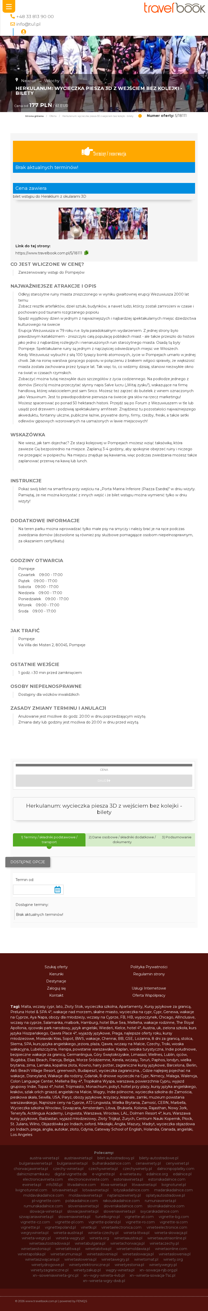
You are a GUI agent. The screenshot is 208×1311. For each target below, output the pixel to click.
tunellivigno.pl (107, 1216)
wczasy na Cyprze (102, 1017)
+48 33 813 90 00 (35, 16)
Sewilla (44, 1097)
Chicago (166, 1017)
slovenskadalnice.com (123, 1206)
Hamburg (89, 1022)
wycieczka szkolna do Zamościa (163, 1092)
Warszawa (92, 1113)
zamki (141, 1097)
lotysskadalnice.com (131, 1190)
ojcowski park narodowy (49, 1028)
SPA (27, 1044)
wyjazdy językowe (94, 1033)
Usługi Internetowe (149, 988)
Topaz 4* (45, 1086)
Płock (187, 1118)
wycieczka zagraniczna (119, 1070)
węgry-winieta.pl (120, 1270)
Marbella (177, 1102)
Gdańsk (91, 1076)
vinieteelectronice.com (167, 1227)
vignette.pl (30, 1227)
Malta (26, 1006)
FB (122, 1017)
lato (59, 1006)
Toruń (145, 1060)
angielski (184, 1129)
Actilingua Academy (45, 1113)
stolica (186, 1038)
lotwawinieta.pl (95, 1190)
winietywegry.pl (163, 1264)
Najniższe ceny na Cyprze (61, 1102)
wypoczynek (146, 1017)
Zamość (149, 1102)
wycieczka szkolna (101, 1006)
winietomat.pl (146, 1259)
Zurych (128, 1118)
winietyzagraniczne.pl (49, 1270)
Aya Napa (38, 1017)
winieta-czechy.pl (103, 1232)
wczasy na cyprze (26, 1022)
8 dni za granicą (165, 1038)
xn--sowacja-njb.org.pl (158, 1270)
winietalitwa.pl (68, 1248)
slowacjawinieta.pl (82, 1211)
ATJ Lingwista (98, 1102)
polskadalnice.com (81, 1200)
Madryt (148, 1124)
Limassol (138, 1054)
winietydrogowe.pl (47, 1264)
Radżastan (48, 1118)
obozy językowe (87, 1097)
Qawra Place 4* (63, 1033)
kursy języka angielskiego (173, 1086)
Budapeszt (87, 1070)
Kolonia (140, 1108)
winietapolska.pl (31, 1254)
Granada (168, 1129)
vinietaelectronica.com (121, 1227)
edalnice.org (157, 1174)
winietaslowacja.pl (138, 1254)
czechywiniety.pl (137, 1168)
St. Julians (19, 1124)
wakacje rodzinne (159, 1022)
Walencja (189, 1076)
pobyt (114, 1086)
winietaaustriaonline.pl (166, 1238)
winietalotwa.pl (98, 1248)
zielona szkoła (175, 1028)
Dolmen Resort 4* (146, 1113)
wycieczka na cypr (135, 1012)
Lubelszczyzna (43, 1049)
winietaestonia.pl (35, 1248)
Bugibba (17, 1060)
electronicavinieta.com (43, 1179)
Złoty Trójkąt (109, 1118)
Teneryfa (18, 1113)
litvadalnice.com (81, 1184)
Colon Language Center (31, 1081)
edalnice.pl (182, 1174)
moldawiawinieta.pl (85, 1195)
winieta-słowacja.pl (170, 1232)
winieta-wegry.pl (36, 1238)
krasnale (127, 1097)
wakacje (93, 1038)
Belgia (69, 1060)
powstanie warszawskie (93, 1049)
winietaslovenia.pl (102, 1254)
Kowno (85, 1065)
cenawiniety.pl (148, 1163)
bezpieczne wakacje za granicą (37, 1054)
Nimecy (157, 1076)
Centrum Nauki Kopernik (158, 1118)
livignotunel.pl (174, 1184)
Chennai (109, 1038)
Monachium (96, 1086)
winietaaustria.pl (128, 1238)
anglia (47, 1129)
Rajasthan (157, 1108)
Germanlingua (79, 1054)
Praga (117, 1033)
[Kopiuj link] (86, 252)
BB (121, 1038)
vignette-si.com (174, 1222)
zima (30, 1065)
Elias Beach (37, 1060)
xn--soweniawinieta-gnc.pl (55, 1275)
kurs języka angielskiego (54, 1044)
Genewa (170, 1012)
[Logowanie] (23, 32)
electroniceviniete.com (88, 1179)
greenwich (66, 1070)
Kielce (120, 1028)
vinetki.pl (88, 1227)
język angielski (84, 1028)
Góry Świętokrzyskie (111, 1054)
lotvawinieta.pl (64, 1190)
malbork (71, 1022)
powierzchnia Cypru (152, 1081)
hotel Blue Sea (113, 1022)
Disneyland (36, 1076)
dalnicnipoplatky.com (175, 1168)
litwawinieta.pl (144, 1184)
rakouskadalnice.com (121, 1200)
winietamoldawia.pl (133, 1248)
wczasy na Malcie (129, 1044)
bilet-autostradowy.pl (115, 1158)
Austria (149, 1028)
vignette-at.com (139, 1216)
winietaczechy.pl (164, 1243)
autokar (61, 1129)
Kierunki (56, 974)
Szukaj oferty (56, 967)
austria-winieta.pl (44, 1158)
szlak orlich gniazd (41, 1092)
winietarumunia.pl (66, 1254)
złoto (74, 1129)
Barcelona (175, 1065)
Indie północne (120, 1092)
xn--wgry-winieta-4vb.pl (104, 1275)
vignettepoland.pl (60, 1227)
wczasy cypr (43, 1006)
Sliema (16, 1044)
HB (130, 1017)
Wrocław (111, 1113)
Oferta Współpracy (148, 995)
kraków (16, 1092)
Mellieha (134, 1022)
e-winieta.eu (130, 1174)
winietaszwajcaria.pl (42, 1259)
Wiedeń (106, 1028)
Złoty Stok (73, 1006)
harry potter (103, 1065)
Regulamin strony (149, 974)
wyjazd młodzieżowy (77, 1118)
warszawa (125, 1081)
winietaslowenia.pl (174, 1254)
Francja (55, 1060)
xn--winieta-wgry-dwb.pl (104, 1280)
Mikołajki (105, 1124)
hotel (59, 1086)
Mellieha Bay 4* (68, 1081)
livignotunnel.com (31, 1190)
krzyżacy (111, 1097)
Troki (166, 1044)
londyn (173, 1060)
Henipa (64, 1049)
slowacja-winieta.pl (46, 1211)
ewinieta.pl (31, 1184)
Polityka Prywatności (148, 967)
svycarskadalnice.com (159, 1211)
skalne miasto (105, 1012)
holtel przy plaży (135, 1086)
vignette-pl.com (69, 1222)
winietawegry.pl (115, 1259)
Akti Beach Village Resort (32, 1070)
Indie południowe (180, 1049)
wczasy (131, 1060)
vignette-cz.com (35, 1222)
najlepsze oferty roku (142, 1033)
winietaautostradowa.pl (49, 1243)
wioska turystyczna (146, 1049)
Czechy (153, 1044)
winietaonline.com (171, 1248)
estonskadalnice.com (166, 1179)
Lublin (169, 1054)
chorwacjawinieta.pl (31, 1168)
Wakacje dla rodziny (65, 1076)
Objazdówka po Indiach (62, 1124)
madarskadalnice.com (173, 1190)
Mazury (133, 1124)
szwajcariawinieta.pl (36, 1216)
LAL (124, 1113)
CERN (163, 1102)
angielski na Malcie (74, 1092)
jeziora (83, 1044)
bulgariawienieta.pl (35, 1163)
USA (56, 1097)
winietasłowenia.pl (80, 1259)
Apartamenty (131, 1006)
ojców (181, 1054)
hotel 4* (134, 1028)
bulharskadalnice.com (112, 1163)
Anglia (119, 1124)
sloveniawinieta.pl (83, 1206)
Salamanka (53, 1022)
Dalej (102, 780)
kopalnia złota (65, 1065)
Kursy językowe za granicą (167, 1006)
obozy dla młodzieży (67, 1017)
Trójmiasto (74, 1086)
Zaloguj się (56, 988)
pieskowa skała (23, 1097)
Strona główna (34, 116)
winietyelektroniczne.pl (89, 1264)
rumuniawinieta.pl (160, 1200)
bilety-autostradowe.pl (158, 1158)
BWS (79, 1038)
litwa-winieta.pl (114, 1184)
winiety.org (173, 1259)
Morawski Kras (48, 1038)
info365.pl (54, 1184)
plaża (95, 1044)
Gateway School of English (118, 1129)
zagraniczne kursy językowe (140, 1065)
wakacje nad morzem (72, 1012)
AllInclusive (185, 1017)
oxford (90, 1124)
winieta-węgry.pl (70, 1238)
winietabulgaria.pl (90, 1243)
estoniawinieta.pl (128, 1179)
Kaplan (122, 1049)
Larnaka (44, 1065)
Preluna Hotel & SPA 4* (30, 1012)
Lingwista (73, 1113)
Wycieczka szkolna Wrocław (35, 1108)
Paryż (67, 1097)
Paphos (158, 1060)
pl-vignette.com (46, 1200)
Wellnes (155, 1054)
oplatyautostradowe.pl (165, 1195)
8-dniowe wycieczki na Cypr (124, 1076)
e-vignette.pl (103, 1174)
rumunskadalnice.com (43, 1206)
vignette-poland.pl (105, 1222)
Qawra (106, 1044)
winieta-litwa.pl (136, 1232)
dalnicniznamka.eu (33, 1174)
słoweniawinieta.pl (74, 1216)
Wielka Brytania (126, 1102)
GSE (129, 1038)
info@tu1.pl (28, 24)
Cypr (157, 1012)
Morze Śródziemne (93, 1060)
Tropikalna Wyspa (99, 1081)
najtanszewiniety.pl (124, 1195)
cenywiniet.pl (177, 1163)
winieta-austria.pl (68, 1232)
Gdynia (87, 1129)
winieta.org (99, 1238)
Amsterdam (93, 1108)
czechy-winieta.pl (68, 1168)
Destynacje (56, 981)
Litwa (110, 1108)
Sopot (68, 1038)
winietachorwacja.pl (127, 1243)
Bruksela (124, 1108)
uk (159, 1028)
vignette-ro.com (140, 1222)
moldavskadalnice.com (43, 1195)
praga (36, 1129)
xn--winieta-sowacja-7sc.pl (152, 1275)
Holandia (151, 1129)
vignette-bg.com (174, 1216)
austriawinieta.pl (78, 1158)
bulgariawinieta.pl (72, 1163)
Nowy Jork (177, 1108)
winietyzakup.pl (87, 1270)
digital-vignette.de (71, 1174)
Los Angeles (21, 1134)
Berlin (191, 1065)
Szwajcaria (71, 1108)
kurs (167, 1113)
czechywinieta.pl (103, 1168)
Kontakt (56, 995)
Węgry (99, 1092)
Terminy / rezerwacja (109, 153)
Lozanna (142, 1038)
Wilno (34, 1124)
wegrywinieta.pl (34, 1232)
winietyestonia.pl (129, 1264)
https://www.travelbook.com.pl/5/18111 (48, 253)
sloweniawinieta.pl (119, 1211)
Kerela (117, 1060)
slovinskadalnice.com (165, 1206)
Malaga (172, 1076)
